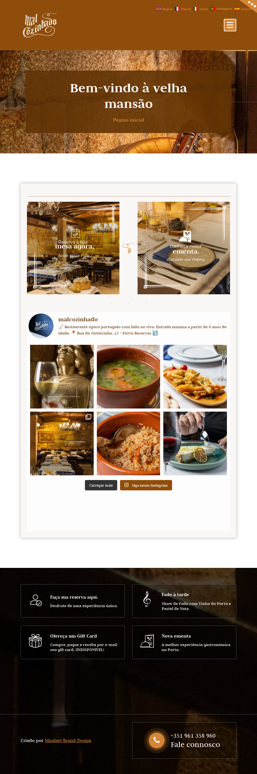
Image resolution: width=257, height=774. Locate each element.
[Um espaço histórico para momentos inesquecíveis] (62, 443)
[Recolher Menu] (230, 25)
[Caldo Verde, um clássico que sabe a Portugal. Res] (128, 376)
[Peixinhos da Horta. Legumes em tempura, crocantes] (195, 376)
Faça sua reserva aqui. (74, 597)
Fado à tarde (175, 594)
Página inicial (128, 120)
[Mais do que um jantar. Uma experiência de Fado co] (62, 376)
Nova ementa (176, 636)
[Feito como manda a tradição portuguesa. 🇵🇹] (128, 443)
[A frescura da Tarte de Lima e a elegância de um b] (195, 443)
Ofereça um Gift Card (73, 636)
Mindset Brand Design (68, 740)
